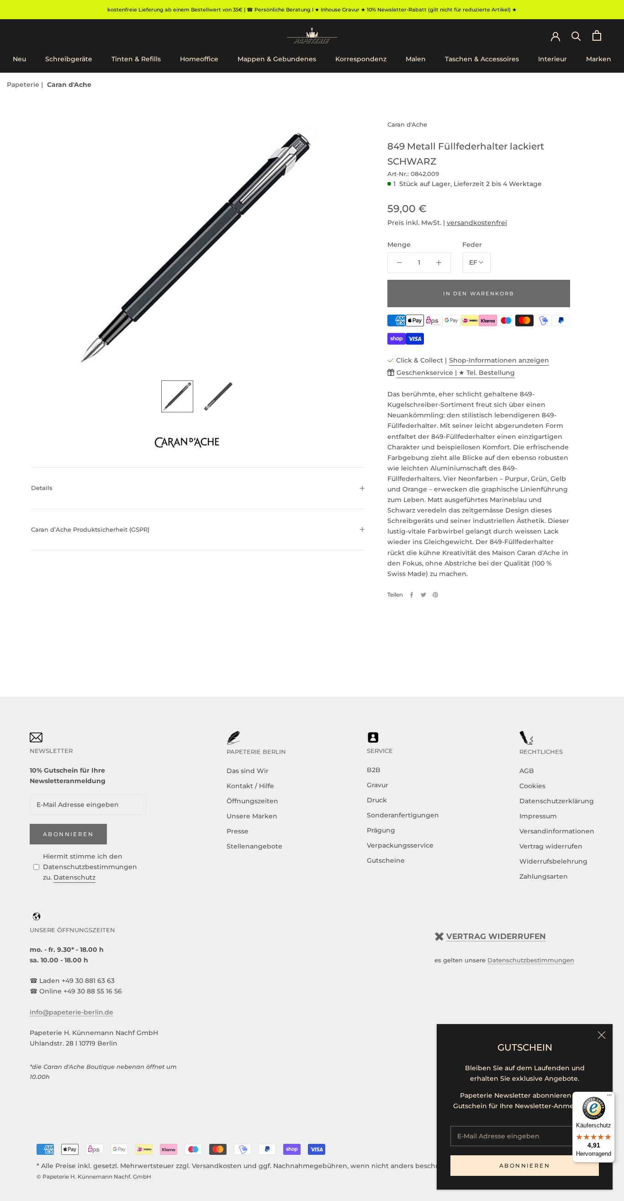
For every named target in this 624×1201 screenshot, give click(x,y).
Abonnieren (524, 1165)
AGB (526, 771)
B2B (374, 770)
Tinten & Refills (136, 59)
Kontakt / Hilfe (250, 786)
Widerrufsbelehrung (553, 861)
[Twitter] (423, 595)
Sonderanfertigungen (403, 815)
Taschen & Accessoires (482, 59)
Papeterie (24, 84)
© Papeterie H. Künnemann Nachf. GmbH (94, 1176)
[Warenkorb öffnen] (596, 35)
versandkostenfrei (477, 223)
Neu (19, 59)
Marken (598, 59)
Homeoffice (199, 59)
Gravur (377, 785)
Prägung (381, 830)
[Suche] (576, 35)
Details (42, 487)
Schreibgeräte (68, 59)
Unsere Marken (252, 816)
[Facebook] (411, 595)
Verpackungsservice (400, 845)
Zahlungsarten (543, 876)
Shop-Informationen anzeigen (499, 360)
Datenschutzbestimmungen (530, 960)
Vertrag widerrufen (550, 846)
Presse (238, 831)
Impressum (538, 816)
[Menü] (609, 1097)
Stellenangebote (254, 846)
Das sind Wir (248, 771)
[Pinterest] (435, 595)
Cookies (532, 786)
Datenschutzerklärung (556, 801)
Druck (377, 800)
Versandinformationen (556, 831)
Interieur (552, 59)
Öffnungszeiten (252, 801)
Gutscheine (386, 860)
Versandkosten (217, 1166)
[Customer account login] (555, 35)
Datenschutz (74, 877)
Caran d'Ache (69, 84)
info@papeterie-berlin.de (71, 1012)
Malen (416, 59)
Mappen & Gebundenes (277, 59)
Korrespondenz (360, 59)
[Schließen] (602, 1035)
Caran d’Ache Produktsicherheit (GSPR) (90, 529)
